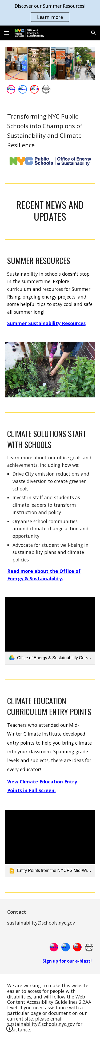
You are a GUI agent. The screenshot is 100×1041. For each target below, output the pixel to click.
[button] (6, 33)
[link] (50, 630)
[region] (50, 13)
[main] (50, 131)
